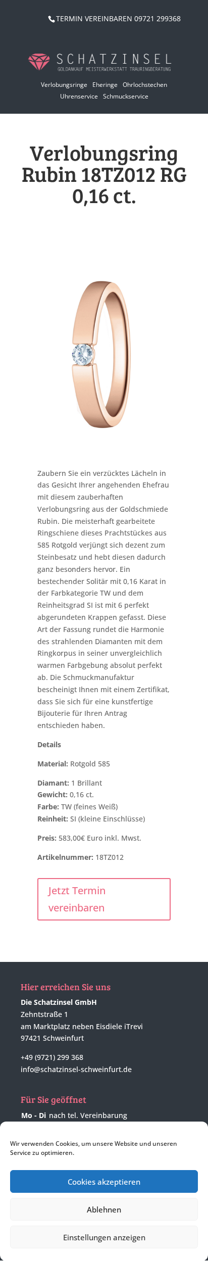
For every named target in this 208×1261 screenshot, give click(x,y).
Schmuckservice (125, 96)
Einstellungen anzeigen (104, 1237)
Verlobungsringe (64, 84)
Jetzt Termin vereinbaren (77, 899)
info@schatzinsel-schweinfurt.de (76, 1069)
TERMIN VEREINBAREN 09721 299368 (118, 18)
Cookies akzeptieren (104, 1182)
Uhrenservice (79, 96)
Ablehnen (104, 1209)
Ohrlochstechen (145, 84)
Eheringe (105, 84)
